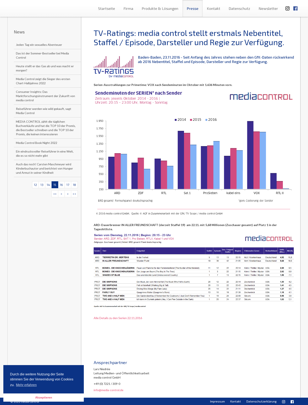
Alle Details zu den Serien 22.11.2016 (118, 318)
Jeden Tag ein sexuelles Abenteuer (39, 44)
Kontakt (213, 8)
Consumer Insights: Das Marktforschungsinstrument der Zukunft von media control (45, 96)
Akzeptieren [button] (43, 397)
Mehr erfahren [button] (26, 385)
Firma (128, 8)
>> (74, 194)
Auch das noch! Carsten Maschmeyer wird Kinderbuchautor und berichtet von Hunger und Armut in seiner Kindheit (44, 168)
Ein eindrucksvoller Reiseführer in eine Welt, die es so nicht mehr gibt (45, 153)
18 (74, 185)
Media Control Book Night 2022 (36, 143)
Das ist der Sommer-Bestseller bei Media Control (42, 55)
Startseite (106, 8)
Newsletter (268, 8)
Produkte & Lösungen (160, 8)
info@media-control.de (108, 390)
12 (35, 185)
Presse (192, 8)
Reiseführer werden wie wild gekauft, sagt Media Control (43, 111)
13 (41, 185)
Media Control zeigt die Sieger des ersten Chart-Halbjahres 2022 (43, 81)
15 (54, 185)
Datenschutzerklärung (261, 401)
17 (67, 185)
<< (55, 194)
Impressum (217, 401)
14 (48, 185)
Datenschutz (239, 8)
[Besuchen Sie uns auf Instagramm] (286, 6)
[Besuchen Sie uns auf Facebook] (295, 6)
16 (61, 185)
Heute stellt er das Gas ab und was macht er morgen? (45, 68)
